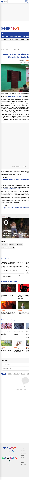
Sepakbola (23, 460)
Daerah (17, 39)
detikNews (3, 49)
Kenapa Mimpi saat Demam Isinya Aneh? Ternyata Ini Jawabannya (18, 333)
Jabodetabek (13, 36)
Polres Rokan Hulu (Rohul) (15, 96)
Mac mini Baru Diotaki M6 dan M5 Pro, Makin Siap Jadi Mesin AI (19, 350)
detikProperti (23, 464)
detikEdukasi (23, 451)
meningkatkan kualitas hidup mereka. (11, 189)
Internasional (21, 36)
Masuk (26, 1)
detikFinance (23, 453)
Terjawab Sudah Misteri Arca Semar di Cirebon (6, 349)
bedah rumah (19, 244)
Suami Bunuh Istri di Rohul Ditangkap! (9, 270)
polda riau (11, 244)
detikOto (22, 462)
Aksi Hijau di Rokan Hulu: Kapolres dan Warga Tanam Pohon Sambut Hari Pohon (11, 267)
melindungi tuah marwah (7, 247)
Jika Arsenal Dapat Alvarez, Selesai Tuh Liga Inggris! (5, 333)
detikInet (22, 455)
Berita (7, 36)
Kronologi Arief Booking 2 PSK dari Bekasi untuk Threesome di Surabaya (8, 313)
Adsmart (4, 39)
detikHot (22, 457)
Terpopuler (10, 39)
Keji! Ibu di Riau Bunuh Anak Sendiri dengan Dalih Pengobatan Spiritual (12, 275)
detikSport (23, 458)
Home (3, 36)
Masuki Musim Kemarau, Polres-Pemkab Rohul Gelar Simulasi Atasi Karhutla (12, 263)
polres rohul (4, 244)
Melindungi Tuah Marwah (13, 49)
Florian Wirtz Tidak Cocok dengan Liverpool (7, 296)
